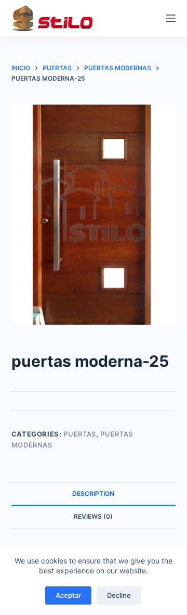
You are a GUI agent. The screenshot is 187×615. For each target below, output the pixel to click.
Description (93, 493)
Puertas (79, 434)
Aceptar (68, 595)
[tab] (93, 493)
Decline (119, 595)
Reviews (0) (93, 516)
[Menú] (171, 18)
